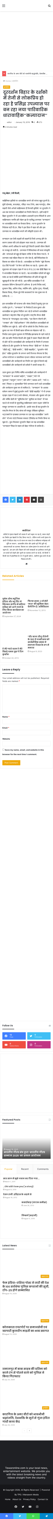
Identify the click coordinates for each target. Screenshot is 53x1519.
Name (5, 717)
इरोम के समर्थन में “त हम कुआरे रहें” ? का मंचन (26, 1154)
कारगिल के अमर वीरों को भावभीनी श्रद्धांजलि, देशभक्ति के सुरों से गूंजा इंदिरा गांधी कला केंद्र (26, 1418)
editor (9, 122)
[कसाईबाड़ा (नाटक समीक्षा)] (11, 1206)
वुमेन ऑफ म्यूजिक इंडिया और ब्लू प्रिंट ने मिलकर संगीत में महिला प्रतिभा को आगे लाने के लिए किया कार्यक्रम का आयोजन (13, 605)
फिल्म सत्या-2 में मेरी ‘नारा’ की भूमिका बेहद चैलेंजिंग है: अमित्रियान (38, 604)
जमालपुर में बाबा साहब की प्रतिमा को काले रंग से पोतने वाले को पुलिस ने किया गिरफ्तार (24, 1372)
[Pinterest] (27, 500)
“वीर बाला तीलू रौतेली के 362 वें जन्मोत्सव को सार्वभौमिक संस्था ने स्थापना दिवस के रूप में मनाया (38, 642)
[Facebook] (6, 500)
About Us (17, 1499)
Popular (8, 1169)
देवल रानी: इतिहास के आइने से (17, 1194)
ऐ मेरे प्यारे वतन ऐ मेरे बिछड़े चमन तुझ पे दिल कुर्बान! (12, 651)
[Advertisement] (26, 40)
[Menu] (3, 6)
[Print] (41, 500)
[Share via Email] (34, 500)
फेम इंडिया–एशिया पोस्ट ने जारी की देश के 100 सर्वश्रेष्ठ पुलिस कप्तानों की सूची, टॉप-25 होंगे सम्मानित (25, 1286)
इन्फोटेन (15, 81)
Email (5, 728)
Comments (43, 1169)
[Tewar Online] (19, 5)
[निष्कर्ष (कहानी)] (11, 1225)
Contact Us (43, 1499)
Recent (25, 1169)
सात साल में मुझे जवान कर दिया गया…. (21, 1178)
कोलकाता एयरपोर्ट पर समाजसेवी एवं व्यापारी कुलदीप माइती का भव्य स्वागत (25, 1329)
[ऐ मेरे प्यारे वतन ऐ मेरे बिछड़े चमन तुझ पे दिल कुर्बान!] (13, 633)
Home (8, 81)
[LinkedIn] (20, 500)
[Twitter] (13, 500)
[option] (26, 1142)
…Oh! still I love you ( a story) (18, 1186)
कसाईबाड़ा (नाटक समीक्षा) (34, 1202)
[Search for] (49, 6)
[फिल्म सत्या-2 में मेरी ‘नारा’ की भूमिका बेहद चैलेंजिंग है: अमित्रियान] (39, 590)
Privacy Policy (29, 1499)
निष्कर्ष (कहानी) (29, 1215)
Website (6, 739)
